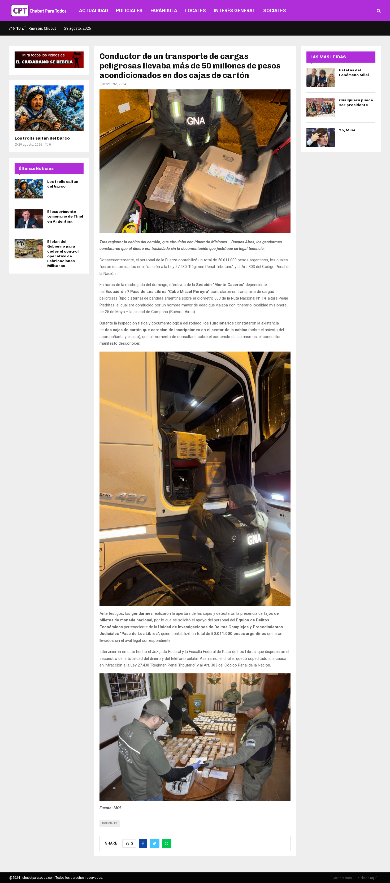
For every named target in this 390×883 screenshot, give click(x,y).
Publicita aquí (366, 878)
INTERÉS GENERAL (234, 10)
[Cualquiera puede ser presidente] (320, 107)
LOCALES (195, 10)
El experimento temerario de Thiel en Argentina (65, 216)
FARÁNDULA (163, 10)
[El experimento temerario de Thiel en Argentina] (29, 218)
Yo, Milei (347, 130)
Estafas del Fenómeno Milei (354, 72)
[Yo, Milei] (320, 137)
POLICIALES (129, 10)
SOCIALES (274, 10)
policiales (110, 823)
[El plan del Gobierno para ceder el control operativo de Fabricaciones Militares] (29, 248)
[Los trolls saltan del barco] (49, 108)
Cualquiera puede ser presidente (356, 102)
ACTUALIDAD (93, 10)
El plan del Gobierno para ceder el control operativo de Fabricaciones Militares (63, 253)
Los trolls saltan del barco (42, 138)
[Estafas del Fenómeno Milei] (320, 77)
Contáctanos (342, 878)
